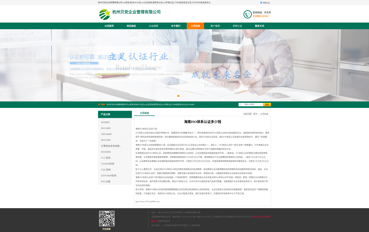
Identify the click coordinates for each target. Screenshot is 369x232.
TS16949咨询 (107, 164)
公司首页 (109, 26)
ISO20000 (106, 152)
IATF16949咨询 (108, 175)
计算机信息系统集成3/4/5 (111, 146)
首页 (255, 114)
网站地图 (196, 225)
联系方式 (259, 26)
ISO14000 (106, 128)
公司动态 (195, 26)
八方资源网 (167, 225)
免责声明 (177, 225)
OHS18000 (106, 134)
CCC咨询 (105, 158)
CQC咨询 (106, 169)
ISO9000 (105, 122)
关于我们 (175, 26)
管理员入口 (186, 225)
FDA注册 (105, 181)
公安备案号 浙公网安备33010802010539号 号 (232, 217)
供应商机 (131, 26)
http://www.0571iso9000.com (147, 202)
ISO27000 (106, 140)
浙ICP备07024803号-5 (202, 217)
